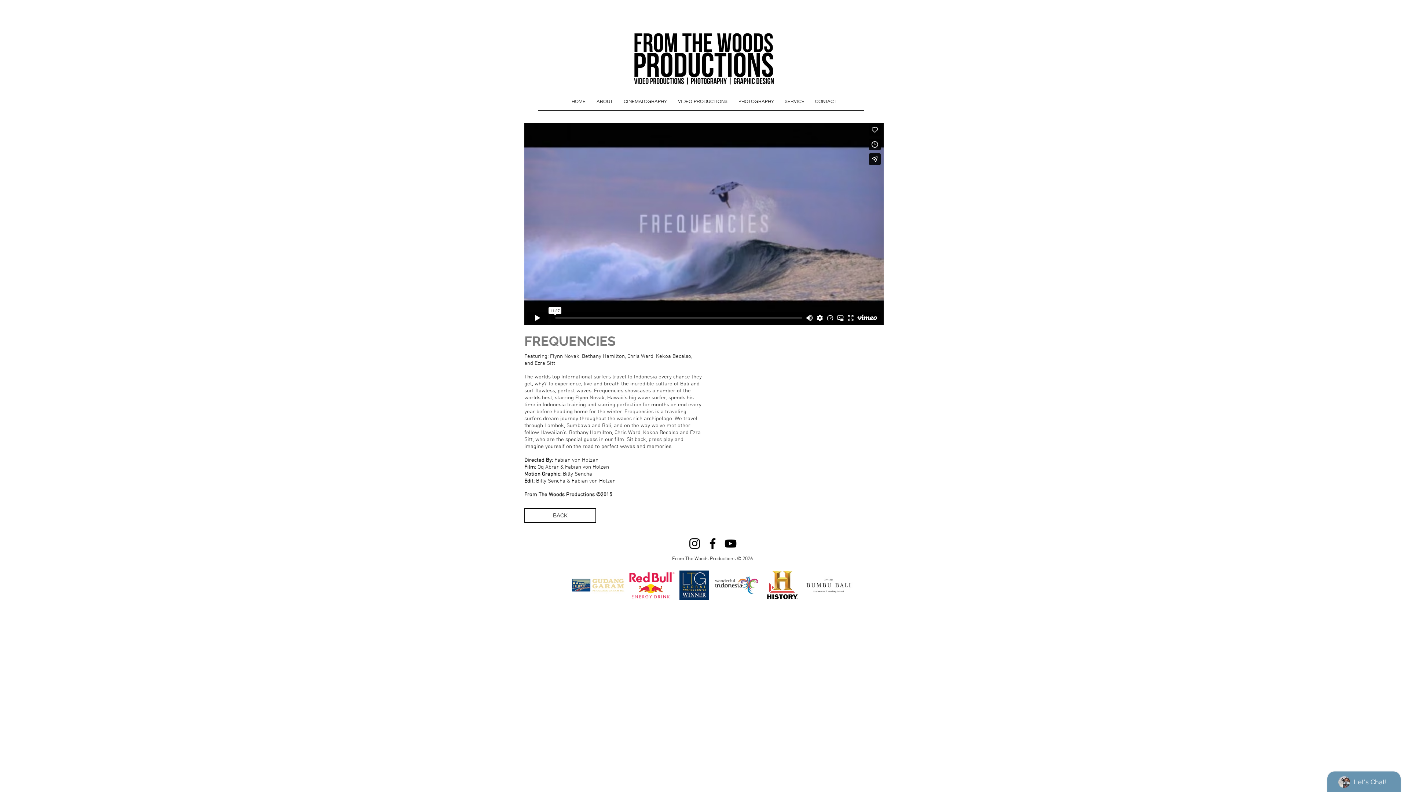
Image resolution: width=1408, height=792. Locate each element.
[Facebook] (712, 543)
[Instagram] (695, 543)
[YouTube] (730, 543)
